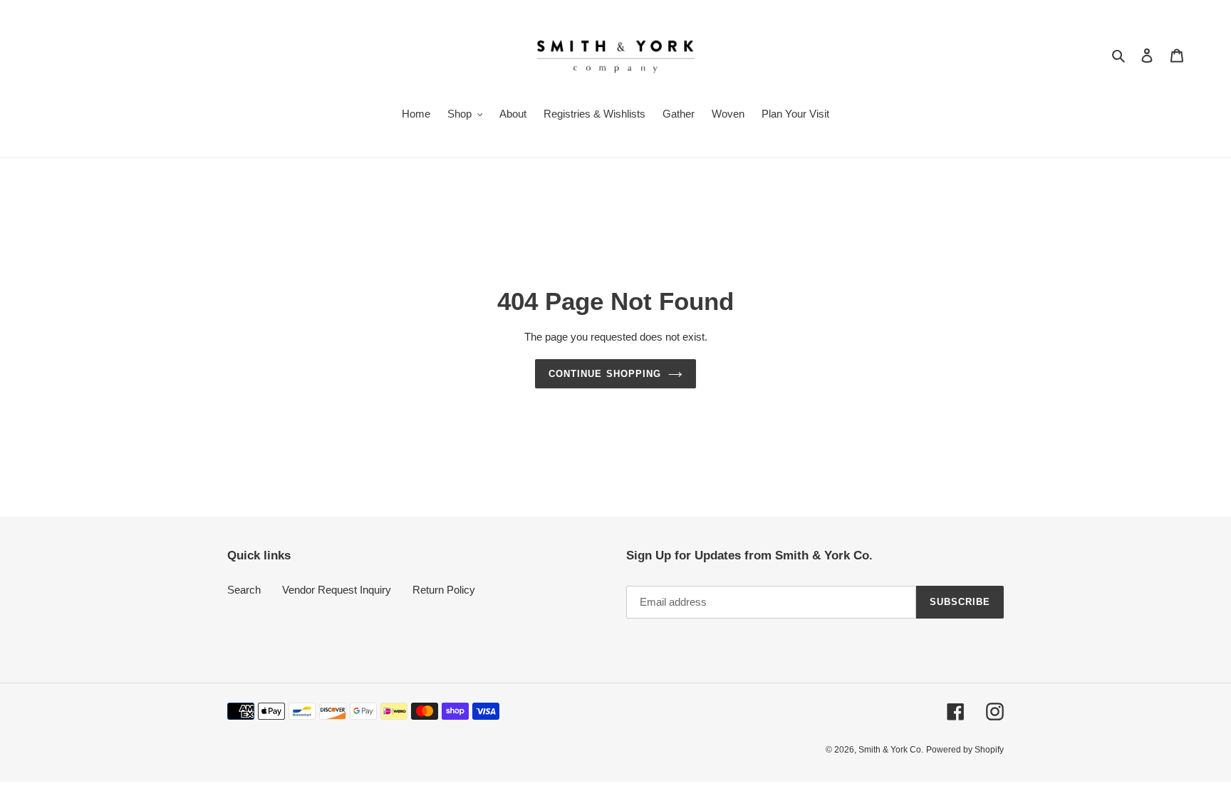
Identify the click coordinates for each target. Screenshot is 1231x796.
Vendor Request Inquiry (336, 590)
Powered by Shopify (965, 750)
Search (244, 590)
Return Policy (443, 590)
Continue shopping (605, 373)
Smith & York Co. (890, 750)
